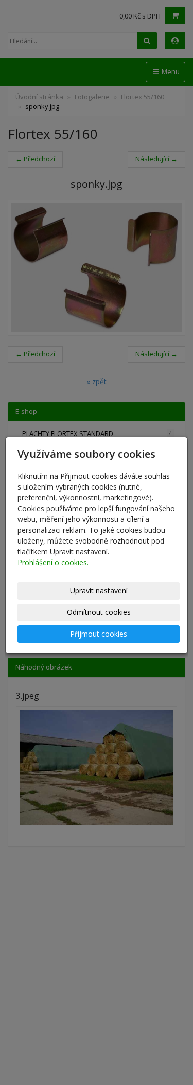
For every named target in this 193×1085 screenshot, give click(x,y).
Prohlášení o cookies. (53, 562)
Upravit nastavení (99, 590)
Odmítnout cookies (99, 612)
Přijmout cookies (98, 634)
